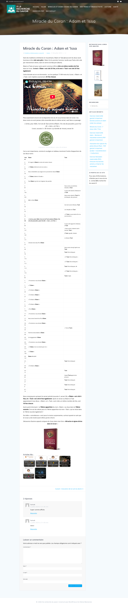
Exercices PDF (38, 11)
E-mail (25, 572)
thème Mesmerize (86, 602)
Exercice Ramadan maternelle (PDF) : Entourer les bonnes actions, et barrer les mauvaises (97, 161)
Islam (43, 7)
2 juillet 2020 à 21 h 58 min (39, 523)
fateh (32, 504)
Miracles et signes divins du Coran (63, 7)
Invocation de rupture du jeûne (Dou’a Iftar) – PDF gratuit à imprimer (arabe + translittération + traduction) (98, 148)
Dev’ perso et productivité (91, 7)
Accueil (36, 7)
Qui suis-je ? (51, 11)
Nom (24, 566)
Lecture (108, 7)
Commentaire (27, 547)
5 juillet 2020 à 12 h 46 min (39, 507)
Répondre (33, 513)
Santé (115, 7)
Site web (25, 579)
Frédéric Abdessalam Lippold (34, 53)
